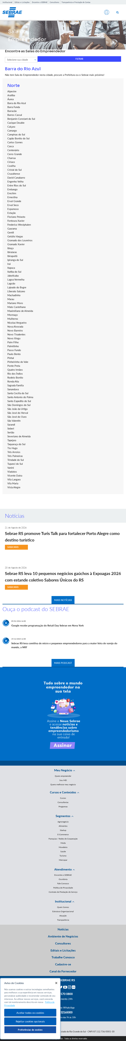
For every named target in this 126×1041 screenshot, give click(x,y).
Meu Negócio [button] (63, 770)
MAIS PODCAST (63, 662)
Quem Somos (63, 907)
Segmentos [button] (63, 816)
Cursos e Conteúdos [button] (63, 792)
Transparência (63, 920)
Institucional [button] (63, 901)
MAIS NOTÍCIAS (63, 599)
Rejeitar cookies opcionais (30, 1021)
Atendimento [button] (63, 869)
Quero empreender (63, 776)
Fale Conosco (63, 883)
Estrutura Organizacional (63, 911)
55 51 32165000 (63, 1012)
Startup (63, 830)
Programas (63, 806)
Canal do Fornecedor (63, 971)
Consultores (54, 2)
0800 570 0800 (63, 994)
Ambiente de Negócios (63, 936)
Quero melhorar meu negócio (63, 784)
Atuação (63, 915)
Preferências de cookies (30, 1029)
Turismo (63, 855)
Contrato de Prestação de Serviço (63, 892)
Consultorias (63, 802)
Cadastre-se (63, 964)
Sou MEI (63, 780)
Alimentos (63, 826)
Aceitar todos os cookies (30, 1012)
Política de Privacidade (63, 887)
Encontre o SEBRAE (39, 2)
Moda (63, 843)
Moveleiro (63, 847)
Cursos (63, 798)
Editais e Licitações (22, 2)
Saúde (63, 851)
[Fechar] (56, 983)
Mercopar (63, 860)
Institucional (7, 2)
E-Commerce (63, 834)
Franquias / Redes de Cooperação (63, 838)
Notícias (63, 929)
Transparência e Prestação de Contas (76, 2)
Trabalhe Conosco (63, 957)
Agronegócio (63, 821)
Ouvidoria (63, 879)
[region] (30, 1009)
